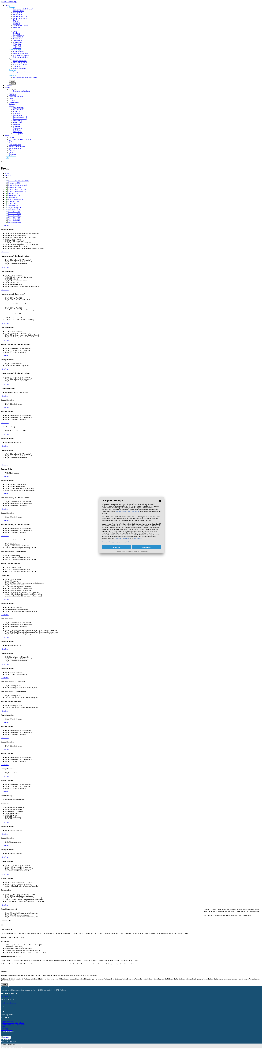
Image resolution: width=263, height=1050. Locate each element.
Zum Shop (5, 225)
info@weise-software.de (9, 1003)
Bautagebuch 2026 (14, 183)
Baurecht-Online (18, 51)
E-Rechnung (17, 22)
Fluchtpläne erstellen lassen (22, 72)
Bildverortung (17, 14)
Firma (7, 135)
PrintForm (16, 33)
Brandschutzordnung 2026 (17, 191)
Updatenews (13, 104)
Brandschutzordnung (20, 18)
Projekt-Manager (18, 35)
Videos (11, 106)
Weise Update (17, 132)
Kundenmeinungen (15, 148)
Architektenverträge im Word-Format (25, 77)
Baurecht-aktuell (18, 11)
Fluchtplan (16, 24)
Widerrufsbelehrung (7, 1030)
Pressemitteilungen (15, 145)
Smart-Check (17, 38)
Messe (11, 143)
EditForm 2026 (13, 193)
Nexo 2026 (12, 203)
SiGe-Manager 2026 (14, 210)
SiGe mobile (17, 66)
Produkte (8, 5)
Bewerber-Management (20, 53)
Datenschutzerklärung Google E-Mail (13, 1023)
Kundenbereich (11, 156)
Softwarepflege (14, 102)
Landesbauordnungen (16, 96)
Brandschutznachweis (20, 16)
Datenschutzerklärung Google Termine (13, 1024)
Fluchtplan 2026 (13, 197)
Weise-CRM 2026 (14, 218)
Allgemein (19, 134)
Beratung (12, 93)
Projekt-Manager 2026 (15, 207)
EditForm (16, 20)
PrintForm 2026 (13, 205)
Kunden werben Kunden (17, 146)
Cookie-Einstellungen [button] (7, 1031)
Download (13, 83)
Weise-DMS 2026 (14, 220)
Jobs (10, 141)
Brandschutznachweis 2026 (17, 189)
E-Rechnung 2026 (14, 195)
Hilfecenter (12, 95)
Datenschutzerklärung (7, 1021)
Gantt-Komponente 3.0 (15, 199)
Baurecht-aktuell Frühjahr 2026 (18, 181)
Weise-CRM (17, 44)
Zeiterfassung (17, 48)
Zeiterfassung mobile (20, 68)
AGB (11, 152)
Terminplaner (17, 40)
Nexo (15, 31)
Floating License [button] (210, 909)
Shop (7, 158)
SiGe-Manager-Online (20, 57)
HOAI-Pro (16, 27)
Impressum (12, 154)
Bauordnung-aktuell (23, 9)
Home (7, 173)
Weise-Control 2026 (14, 216)
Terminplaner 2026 (14, 214)
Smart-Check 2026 (14, 212)
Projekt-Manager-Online (21, 55)
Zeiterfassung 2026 (14, 222)
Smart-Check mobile (20, 64)
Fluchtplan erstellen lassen (21, 91)
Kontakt (11, 137)
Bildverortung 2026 (14, 187)
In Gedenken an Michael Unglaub (20, 139)
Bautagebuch (17, 12)
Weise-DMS (17, 46)
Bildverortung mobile (20, 62)
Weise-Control (17, 42)
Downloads (8, 85)
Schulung (12, 100)
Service (7, 87)
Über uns (12, 150)
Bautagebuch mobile (20, 61)
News (11, 98)
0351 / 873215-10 (6, 996)
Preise (12, 81)
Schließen (5, 984)
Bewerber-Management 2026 (17, 185)
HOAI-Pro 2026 (13, 201)
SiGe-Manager (18, 37)
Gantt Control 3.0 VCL (20, 25)
